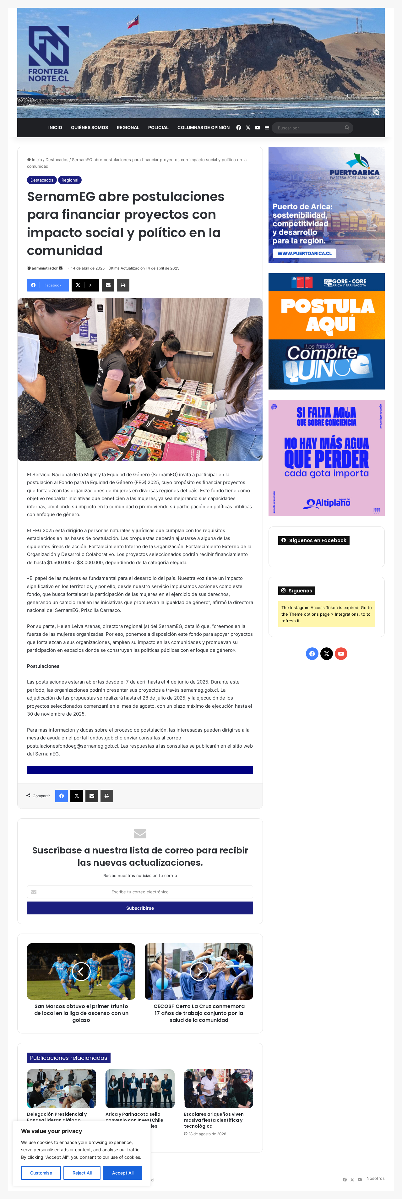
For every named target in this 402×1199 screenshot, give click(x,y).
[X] (76, 796)
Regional (128, 127)
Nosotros (376, 1178)
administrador (45, 268)
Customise (41, 1172)
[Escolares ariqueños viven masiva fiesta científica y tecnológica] (218, 1088)
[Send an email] (60, 268)
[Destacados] (201, 63)
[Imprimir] (123, 285)
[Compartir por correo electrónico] (108, 285)
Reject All (82, 1172)
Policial (158, 127)
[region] (82, 1153)
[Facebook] (61, 796)
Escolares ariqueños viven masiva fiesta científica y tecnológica (214, 1120)
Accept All (122, 1172)
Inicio (55, 127)
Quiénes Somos (89, 127)
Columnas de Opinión (203, 127)
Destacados (57, 159)
